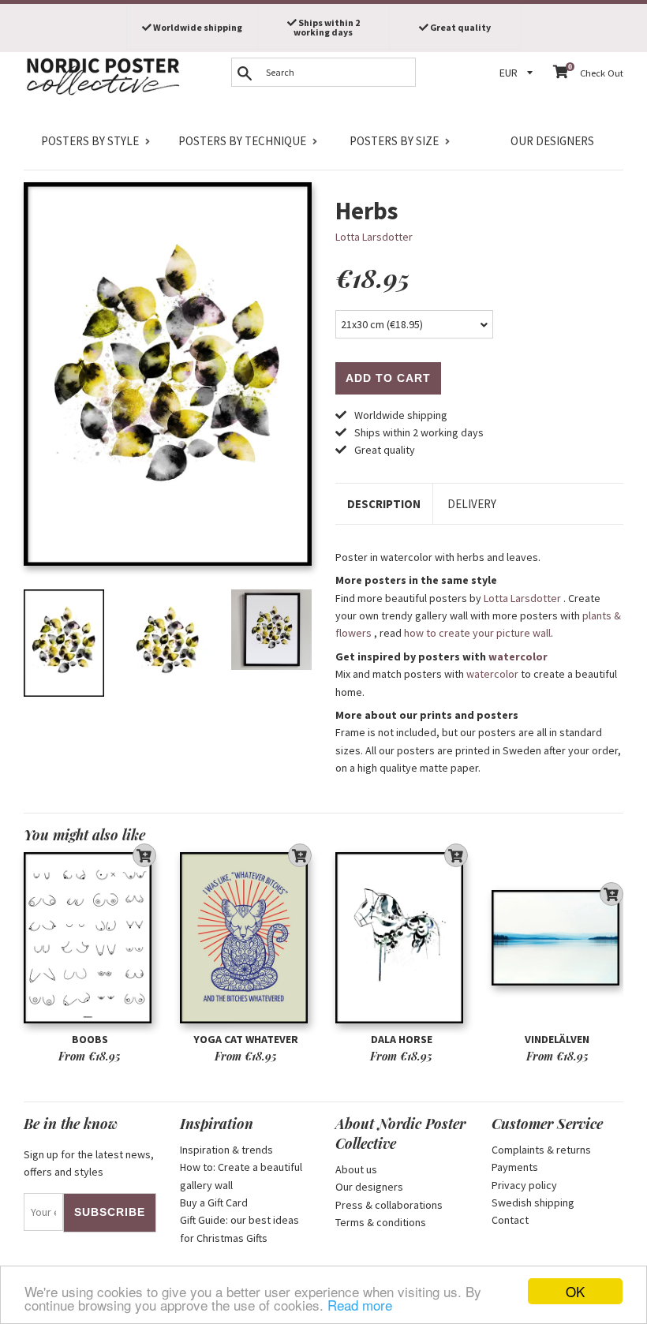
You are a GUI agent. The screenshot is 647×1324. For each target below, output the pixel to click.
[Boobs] (90, 938)
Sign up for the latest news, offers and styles (89, 1163)
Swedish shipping (533, 1202)
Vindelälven (557, 1039)
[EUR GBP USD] (518, 73)
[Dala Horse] (401, 938)
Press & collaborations (389, 1205)
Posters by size (394, 140)
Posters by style (90, 140)
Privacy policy (524, 1185)
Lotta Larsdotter (374, 237)
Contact (510, 1220)
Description (384, 503)
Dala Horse (401, 1039)
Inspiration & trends (226, 1150)
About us (356, 1169)
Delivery (471, 503)
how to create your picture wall (477, 633)
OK (575, 1291)
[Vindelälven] (558, 938)
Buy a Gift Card (214, 1202)
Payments (515, 1167)
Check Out (601, 73)
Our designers (552, 140)
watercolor (518, 656)
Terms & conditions (380, 1222)
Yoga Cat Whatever (245, 1039)
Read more (359, 1305)
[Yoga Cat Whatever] (246, 938)
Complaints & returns (541, 1150)
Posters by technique (242, 140)
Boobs (90, 1039)
